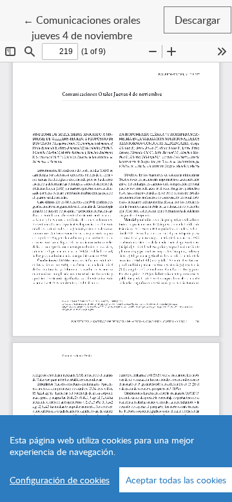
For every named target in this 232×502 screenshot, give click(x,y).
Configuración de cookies (60, 480)
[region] (116, 458)
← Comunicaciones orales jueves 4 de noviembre (93, 27)
